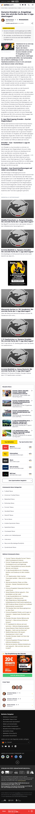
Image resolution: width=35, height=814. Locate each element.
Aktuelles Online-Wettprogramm (12, 728)
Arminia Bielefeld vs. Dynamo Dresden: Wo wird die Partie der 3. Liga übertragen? (17, 251)
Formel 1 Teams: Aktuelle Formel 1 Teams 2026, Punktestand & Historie (20, 392)
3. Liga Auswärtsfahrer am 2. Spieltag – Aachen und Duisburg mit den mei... (21, 422)
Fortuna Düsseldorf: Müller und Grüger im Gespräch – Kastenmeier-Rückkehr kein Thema (18, 614)
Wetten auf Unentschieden (10, 724)
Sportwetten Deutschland (10, 735)
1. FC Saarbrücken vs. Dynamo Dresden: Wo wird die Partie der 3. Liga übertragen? (17, 340)
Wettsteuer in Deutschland (10, 717)
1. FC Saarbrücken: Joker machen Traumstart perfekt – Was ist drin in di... (21, 432)
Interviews (7, 539)
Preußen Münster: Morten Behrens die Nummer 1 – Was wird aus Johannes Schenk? (17, 620)
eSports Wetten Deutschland (10, 726)
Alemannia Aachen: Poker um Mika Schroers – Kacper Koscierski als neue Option (17, 584)
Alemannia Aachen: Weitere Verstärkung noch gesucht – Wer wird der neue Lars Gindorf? (18, 646)
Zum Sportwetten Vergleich (17, 480)
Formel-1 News (8, 507)
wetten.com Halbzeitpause (12, 535)
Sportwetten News (13, 8)
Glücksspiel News (9, 531)
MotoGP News (8, 515)
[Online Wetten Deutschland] (7, 4)
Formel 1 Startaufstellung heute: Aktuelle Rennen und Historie (21, 412)
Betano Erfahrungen (15, 448)
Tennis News (8, 519)
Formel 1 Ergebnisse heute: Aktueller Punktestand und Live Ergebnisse (21, 402)
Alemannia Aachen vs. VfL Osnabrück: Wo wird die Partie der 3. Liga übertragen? (17, 310)
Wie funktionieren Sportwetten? (11, 721)
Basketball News (9, 499)
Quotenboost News (10, 547)
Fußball (19, 8)
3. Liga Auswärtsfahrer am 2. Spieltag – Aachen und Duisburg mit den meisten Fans (17, 572)
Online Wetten (4, 8)
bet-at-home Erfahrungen (17, 468)
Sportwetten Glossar (8, 731)
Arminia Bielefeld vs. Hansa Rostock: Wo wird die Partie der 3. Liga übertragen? (16, 370)
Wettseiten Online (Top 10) (10, 733)
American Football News (11, 495)
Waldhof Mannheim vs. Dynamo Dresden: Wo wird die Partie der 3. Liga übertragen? (17, 221)
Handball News (9, 511)
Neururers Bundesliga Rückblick (14, 543)
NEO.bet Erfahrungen (15, 474)
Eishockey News (9, 503)
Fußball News (8, 491)
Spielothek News (9, 527)
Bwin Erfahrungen (15, 461)
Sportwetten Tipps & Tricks (10, 719)
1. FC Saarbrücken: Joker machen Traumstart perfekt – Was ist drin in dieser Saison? (18, 578)
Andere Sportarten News (11, 523)
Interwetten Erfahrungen (16, 454)
